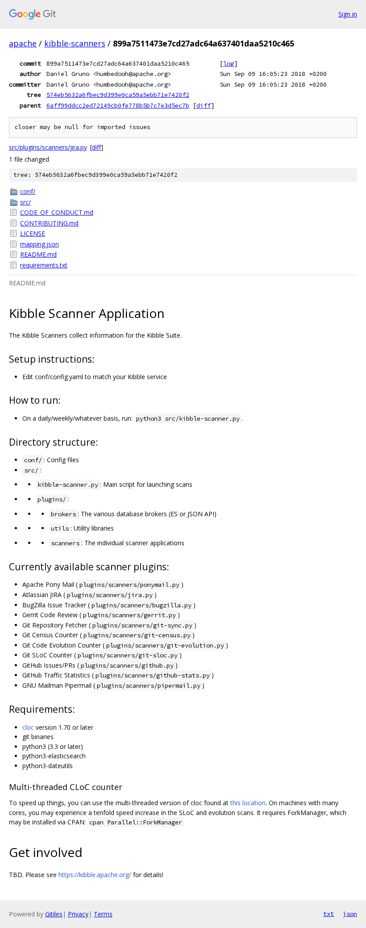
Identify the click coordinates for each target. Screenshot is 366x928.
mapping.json (39, 244)
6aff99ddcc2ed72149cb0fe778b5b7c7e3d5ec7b (117, 105)
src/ (25, 202)
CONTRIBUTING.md (49, 223)
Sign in (347, 14)
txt (328, 914)
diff (203, 105)
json (350, 914)
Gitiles (53, 914)
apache (23, 43)
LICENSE (32, 233)
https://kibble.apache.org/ (94, 874)
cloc (28, 727)
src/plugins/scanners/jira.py (48, 147)
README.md (38, 254)
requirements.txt (43, 265)
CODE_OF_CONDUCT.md (56, 212)
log (228, 63)
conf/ (27, 191)
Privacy (78, 914)
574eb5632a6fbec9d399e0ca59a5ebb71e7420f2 (117, 95)
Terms (103, 914)
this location (248, 802)
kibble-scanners (74, 43)
